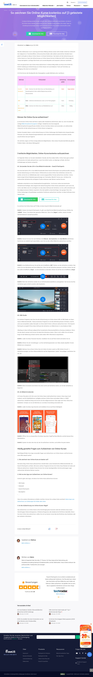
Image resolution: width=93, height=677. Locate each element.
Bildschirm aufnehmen (15, 10)
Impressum (25, 653)
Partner (69, 5)
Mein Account (34, 674)
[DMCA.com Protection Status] (63, 674)
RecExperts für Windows (44, 653)
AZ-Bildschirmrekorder (21, 108)
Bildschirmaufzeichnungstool (29, 123)
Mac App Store (60, 656)
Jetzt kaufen (60, 5)
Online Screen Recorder (44, 658)
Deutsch (73, 2)
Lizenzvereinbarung (27, 658)
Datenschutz (26, 661)
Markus (33, 540)
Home (5, 10)
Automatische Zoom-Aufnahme (29, 5)
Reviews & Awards (27, 656)
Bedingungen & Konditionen (24, 674)
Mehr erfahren (25, 543)
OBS (19, 100)
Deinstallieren (7, 674)
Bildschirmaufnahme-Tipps (62, 653)
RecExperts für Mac (42, 656)
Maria (27, 45)
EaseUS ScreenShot (43, 661)
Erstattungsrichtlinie (14, 674)
